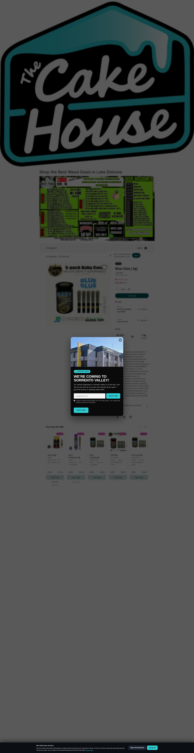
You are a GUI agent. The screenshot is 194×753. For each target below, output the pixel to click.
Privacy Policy (89, 750)
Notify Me (113, 396)
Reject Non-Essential (137, 748)
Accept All (152, 748)
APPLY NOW (81, 410)
